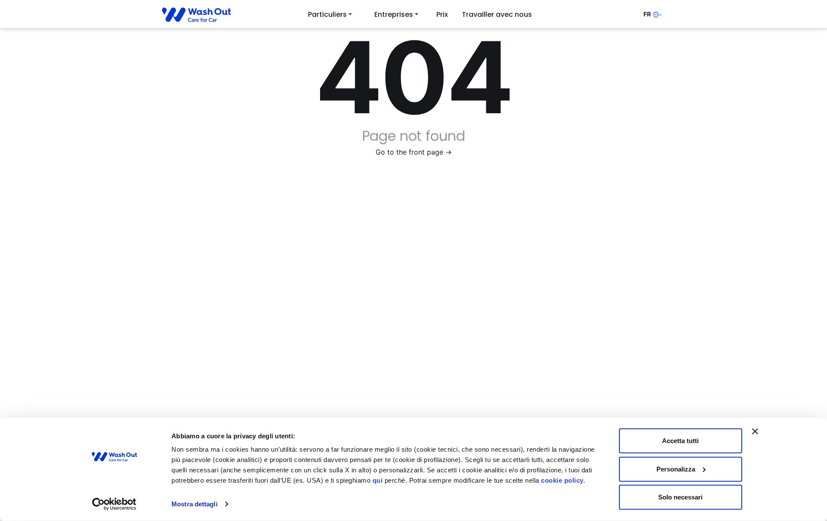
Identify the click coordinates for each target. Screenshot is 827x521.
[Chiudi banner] (755, 431)
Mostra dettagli (194, 504)
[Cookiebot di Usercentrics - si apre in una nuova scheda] (114, 504)
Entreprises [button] (393, 14)
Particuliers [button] (327, 14)
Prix (442, 14)
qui (378, 480)
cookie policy (562, 480)
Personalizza (675, 468)
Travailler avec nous (497, 14)
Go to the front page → (414, 152)
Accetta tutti (680, 440)
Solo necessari (680, 497)
